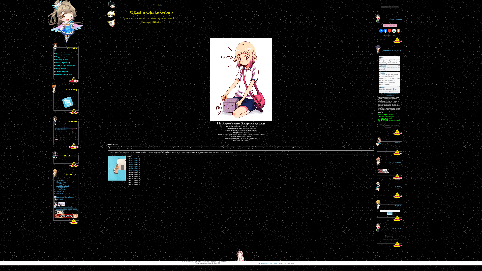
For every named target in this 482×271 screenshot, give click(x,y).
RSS (160, 5)
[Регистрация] (111, 17)
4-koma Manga (61, 189)
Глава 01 (130, 158)
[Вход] (111, 26)
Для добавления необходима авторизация (390, 94)
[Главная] (111, 8)
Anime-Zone (60, 180)
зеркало (137, 158)
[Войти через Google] (394, 31)
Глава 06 (130, 169)
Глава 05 (130, 166)
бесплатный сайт (267, 263)
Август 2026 (66, 127)
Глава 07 (130, 171)
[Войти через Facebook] (385, 31)
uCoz (275, 263)
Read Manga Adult (62, 186)
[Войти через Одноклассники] (398, 31)
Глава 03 (130, 162)
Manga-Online (61, 182)
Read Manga (60, 184)
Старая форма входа (389, 36)
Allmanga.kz (60, 188)
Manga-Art (60, 191)
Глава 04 (130, 164)
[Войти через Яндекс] (389, 31)
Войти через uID (390, 25)
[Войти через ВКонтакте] (381, 31)
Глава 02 (130, 160)
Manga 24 (59, 193)
